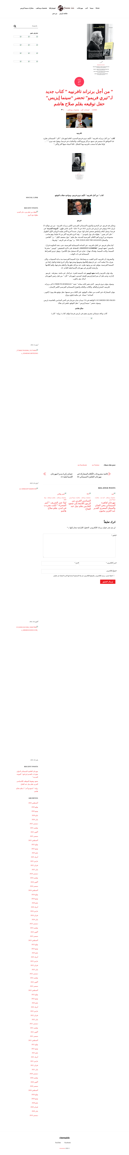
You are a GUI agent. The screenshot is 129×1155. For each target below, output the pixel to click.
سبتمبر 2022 (34, 986)
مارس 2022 (34, 1011)
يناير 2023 (35, 969)
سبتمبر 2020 (34, 1086)
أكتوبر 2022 (34, 982)
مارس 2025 (34, 861)
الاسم (77, 563)
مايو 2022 (35, 1003)
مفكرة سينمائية (51, 497)
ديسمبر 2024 (34, 874)
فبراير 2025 (34, 865)
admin (94, 110)
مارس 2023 (34, 961)
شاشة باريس (63, 13)
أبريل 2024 (34, 907)
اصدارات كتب (84, 110)
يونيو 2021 (35, 1049)
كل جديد (102, 497)
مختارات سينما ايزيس (27, 8)
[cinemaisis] (66, 8)
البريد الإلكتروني (111, 563)
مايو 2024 (35, 903)
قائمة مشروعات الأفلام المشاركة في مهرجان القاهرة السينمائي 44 (92, 475)
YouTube (58, 1142)
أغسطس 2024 (33, 890)
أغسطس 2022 (33, 990)
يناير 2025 (35, 869)
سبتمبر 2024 (34, 886)
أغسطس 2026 (33, 803)
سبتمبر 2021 (34, 1036)
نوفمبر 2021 (34, 1028)
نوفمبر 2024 (34, 878)
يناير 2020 (35, 1111)
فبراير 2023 (34, 965)
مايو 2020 (35, 1103)
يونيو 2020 (35, 1099)
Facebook (67, 1142)
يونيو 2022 (35, 999)
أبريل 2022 (34, 1007)
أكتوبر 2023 (34, 932)
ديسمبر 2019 (34, 1115)
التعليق (113, 535)
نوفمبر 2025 (34, 828)
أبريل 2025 (34, 857)
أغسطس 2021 (33, 1040)
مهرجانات (80, 8)
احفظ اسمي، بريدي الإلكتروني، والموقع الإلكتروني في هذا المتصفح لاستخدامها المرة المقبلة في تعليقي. (83, 575)
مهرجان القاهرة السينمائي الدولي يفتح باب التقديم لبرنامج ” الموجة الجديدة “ (27, 774)
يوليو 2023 (35, 944)
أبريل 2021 (34, 1057)
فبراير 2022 (34, 1015)
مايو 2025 (35, 853)
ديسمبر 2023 (34, 924)
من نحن (54, 13)
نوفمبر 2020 (34, 1078)
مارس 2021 (34, 1061)
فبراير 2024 (34, 915)
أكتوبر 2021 (34, 1032)
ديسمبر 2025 (34, 824)
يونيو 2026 (35, 811)
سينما (91, 8)
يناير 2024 (35, 919)
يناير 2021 (35, 1069)
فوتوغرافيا (52, 8)
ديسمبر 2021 (34, 1023)
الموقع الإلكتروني (111, 571)
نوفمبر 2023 (34, 928)
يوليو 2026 (35, 807)
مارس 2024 (34, 911)
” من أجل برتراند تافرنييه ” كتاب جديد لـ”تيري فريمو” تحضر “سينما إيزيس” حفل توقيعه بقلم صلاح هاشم (79, 97)
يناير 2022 (35, 1019)
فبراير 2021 (34, 1065)
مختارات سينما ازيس (74, 497)
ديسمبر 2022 (34, 974)
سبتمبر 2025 (34, 836)
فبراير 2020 (34, 1107)
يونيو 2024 (35, 899)
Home (98, 8)
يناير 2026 (35, 819)
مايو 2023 (35, 953)
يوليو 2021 (35, 1044)
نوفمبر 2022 (34, 978)
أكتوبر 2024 (34, 882)
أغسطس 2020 (33, 1090)
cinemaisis (62, 1148)
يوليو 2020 (35, 1094)
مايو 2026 (35, 815)
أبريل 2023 (34, 957)
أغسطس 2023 (33, 940)
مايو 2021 (35, 1053)
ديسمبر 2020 (34, 1074)
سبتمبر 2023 (34, 936)
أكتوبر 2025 (34, 832)
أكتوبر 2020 (34, 1082)
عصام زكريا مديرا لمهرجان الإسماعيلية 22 (62, 475)
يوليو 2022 (35, 994)
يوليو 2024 (35, 894)
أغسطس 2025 (33, 840)
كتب (86, 8)
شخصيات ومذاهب (41, 8)
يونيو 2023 (35, 949)
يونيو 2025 (35, 849)
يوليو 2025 (35, 844)
